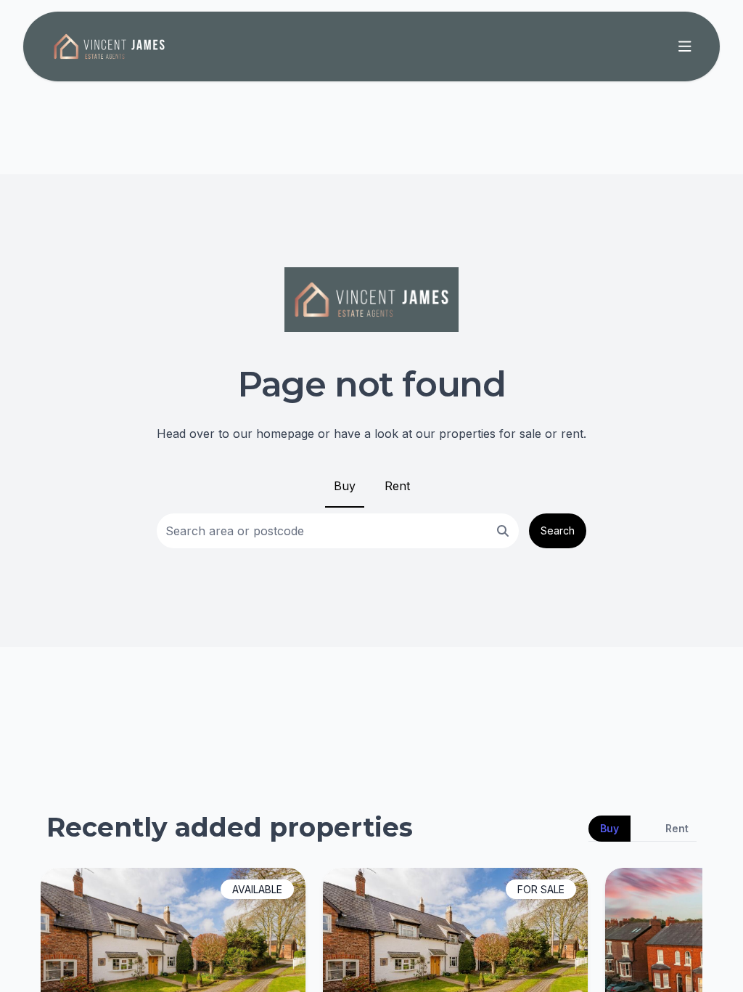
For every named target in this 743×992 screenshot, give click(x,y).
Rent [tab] (677, 828)
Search (558, 530)
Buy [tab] (609, 828)
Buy (345, 486)
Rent (397, 486)
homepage (285, 433)
